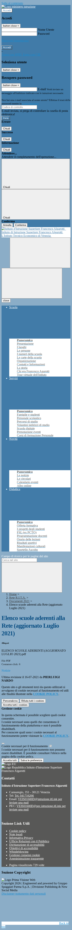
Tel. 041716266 (24, 795)
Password (44, 33)
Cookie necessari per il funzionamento (25, 746)
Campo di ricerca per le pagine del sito (25, 556)
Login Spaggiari (30, 103)
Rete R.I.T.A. (17, 597)
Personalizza (10, 700)
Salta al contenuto (12, 3)
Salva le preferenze (31, 760)
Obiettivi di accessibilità (23, 848)
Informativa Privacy (21, 837)
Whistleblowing (18, 851)
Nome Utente (46, 29)
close (6, 300)
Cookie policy (17, 831)
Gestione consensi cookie (24, 855)
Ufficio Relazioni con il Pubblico (29, 841)
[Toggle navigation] (32, 283)
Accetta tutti (15, 704)
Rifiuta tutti (32, 700)
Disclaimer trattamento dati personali (24, 893)
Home (13, 594)
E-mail (42, 89)
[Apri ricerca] (40, 252)
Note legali (15, 834)
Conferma (20, 225)
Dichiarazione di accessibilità (26, 844)
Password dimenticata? (15, 40)
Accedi (7, 10)
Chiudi (6, 128)
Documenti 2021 (19, 601)
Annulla (7, 225)
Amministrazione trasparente (26, 858)
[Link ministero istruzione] (19, 6)
